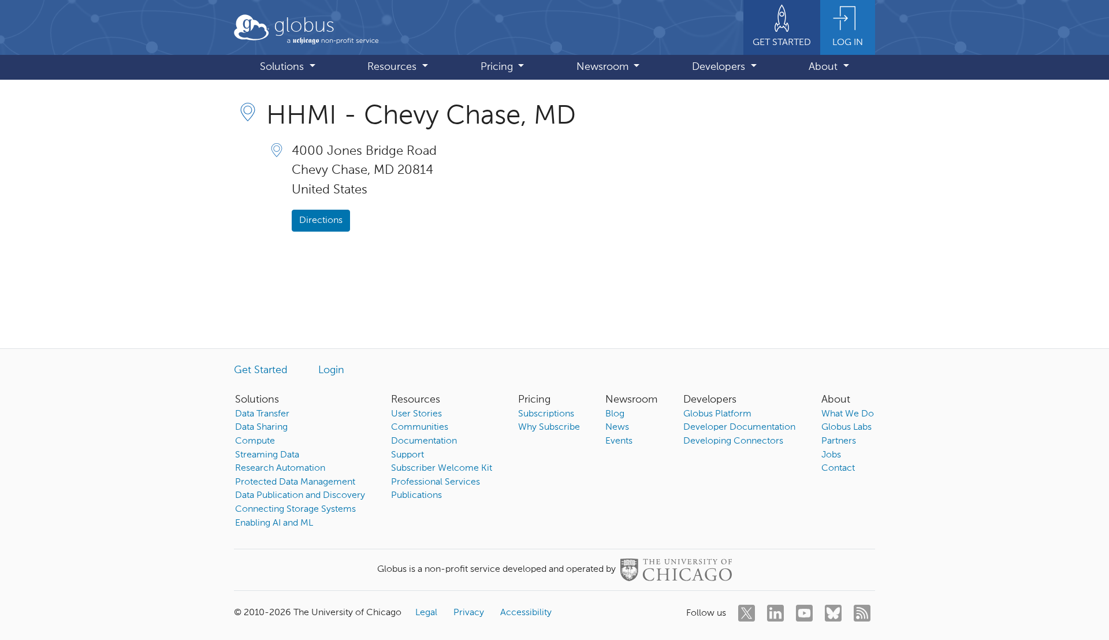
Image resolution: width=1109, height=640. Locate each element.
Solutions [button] (283, 67)
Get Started (261, 370)
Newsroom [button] (603, 67)
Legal (426, 612)
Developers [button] (720, 67)
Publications (416, 495)
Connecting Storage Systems (295, 509)
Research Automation (280, 468)
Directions (321, 220)
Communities (419, 427)
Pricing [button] (498, 67)
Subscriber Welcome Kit (441, 468)
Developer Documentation (739, 427)
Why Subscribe (549, 427)
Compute (255, 441)
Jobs (831, 455)
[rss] (862, 613)
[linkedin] (775, 613)
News (617, 427)
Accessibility (526, 612)
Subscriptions (546, 414)
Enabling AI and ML (274, 523)
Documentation (424, 441)
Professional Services (435, 482)
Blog (614, 414)
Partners (838, 441)
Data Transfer (262, 414)
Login (331, 370)
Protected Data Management (295, 482)
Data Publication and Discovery (300, 495)
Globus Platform (717, 414)
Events (618, 441)
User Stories (416, 414)
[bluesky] (833, 613)
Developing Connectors (733, 441)
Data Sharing (261, 427)
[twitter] (747, 613)
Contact (838, 468)
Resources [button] (393, 67)
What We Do (847, 414)
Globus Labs (846, 427)
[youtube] (804, 613)
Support (407, 455)
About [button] (824, 67)
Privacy (468, 612)
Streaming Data (267, 455)
